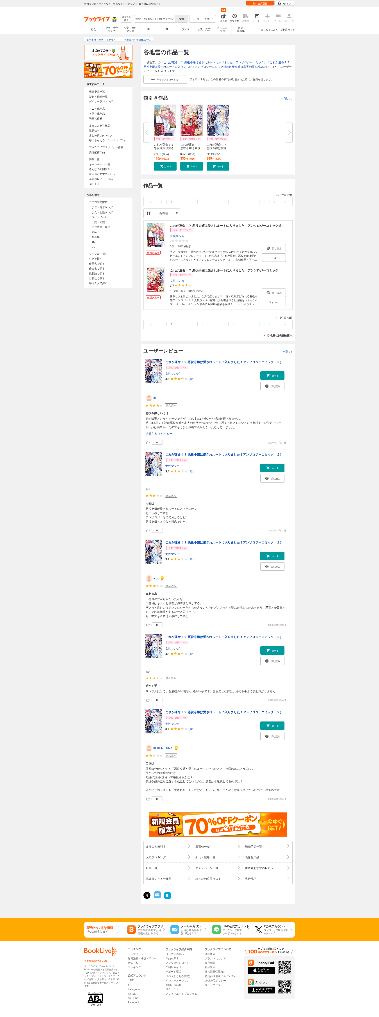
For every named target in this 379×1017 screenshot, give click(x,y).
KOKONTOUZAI (163, 748)
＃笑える (151, 433)
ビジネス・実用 (101, 227)
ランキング (134, 967)
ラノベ (186, 29)
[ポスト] (146, 895)
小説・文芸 (204, 29)
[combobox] (154, 18)
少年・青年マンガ (111, 29)
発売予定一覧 (97, 91)
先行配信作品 (97, 152)
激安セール (95, 130)
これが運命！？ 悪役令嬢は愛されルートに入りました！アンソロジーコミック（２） (224, 362)
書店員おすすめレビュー (103, 174)
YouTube (133, 998)
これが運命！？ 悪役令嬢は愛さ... (165, 146)
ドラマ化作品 (97, 113)
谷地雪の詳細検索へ (280, 335)
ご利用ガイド (287, 29)
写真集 (96, 237)
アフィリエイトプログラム (181, 993)
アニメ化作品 (97, 108)
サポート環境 (173, 971)
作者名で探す (97, 268)
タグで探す (95, 258)
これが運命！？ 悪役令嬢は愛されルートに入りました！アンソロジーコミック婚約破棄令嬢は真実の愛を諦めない (216, 64)
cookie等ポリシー (215, 980)
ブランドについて (215, 958)
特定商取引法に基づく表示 (220, 976)
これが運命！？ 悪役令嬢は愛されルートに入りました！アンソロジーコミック (213, 62)
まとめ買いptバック (100, 135)
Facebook (134, 1002)
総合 (93, 29)
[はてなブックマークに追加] (168, 898)
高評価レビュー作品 (101, 179)
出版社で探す (97, 278)
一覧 (287, 98)
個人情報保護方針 (215, 971)
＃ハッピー (165, 433)
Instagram (134, 989)
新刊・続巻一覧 (98, 96)
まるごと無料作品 (99, 125)
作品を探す (172, 958)
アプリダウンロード (177, 962)
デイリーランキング (101, 101)
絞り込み (126, 18)
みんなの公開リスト (101, 169)
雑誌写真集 (241, 29)
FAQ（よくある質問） (179, 976)
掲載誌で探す (97, 273)
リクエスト (172, 989)
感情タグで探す (98, 283)
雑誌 (94, 231)
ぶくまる (94, 183)
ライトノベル (99, 217)
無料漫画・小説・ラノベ (142, 958)
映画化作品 (95, 118)
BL (148, 29)
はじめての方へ (269, 29)
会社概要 (210, 954)
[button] (165, 166)
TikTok (132, 993)
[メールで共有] (157, 897)
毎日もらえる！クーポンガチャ (107, 140)
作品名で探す (97, 263)
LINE (131, 980)
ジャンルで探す (98, 253)
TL (167, 29)
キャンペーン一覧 (99, 164)
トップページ (136, 954)
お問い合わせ (173, 985)
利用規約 (210, 967)
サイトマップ (213, 985)
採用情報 (210, 962)
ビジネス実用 (222, 29)
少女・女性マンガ (130, 29)
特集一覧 (94, 159)
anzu (156, 578)
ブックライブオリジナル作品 (106, 147)
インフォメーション (177, 980)
